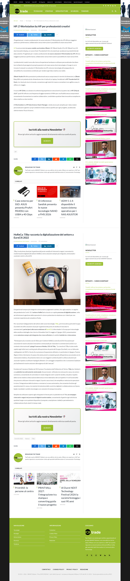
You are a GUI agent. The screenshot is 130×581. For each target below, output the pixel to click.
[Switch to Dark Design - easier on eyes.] (112, 11)
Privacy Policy (53, 537)
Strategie (49, 11)
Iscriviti (47, 141)
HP (15, 48)
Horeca (27, 438)
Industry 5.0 (50, 2)
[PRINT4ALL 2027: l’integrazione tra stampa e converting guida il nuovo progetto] (47, 479)
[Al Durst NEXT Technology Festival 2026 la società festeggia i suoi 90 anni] (70, 479)
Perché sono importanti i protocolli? (96, 114)
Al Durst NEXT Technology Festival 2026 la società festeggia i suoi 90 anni (70, 494)
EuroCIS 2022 (19, 438)
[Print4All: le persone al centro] (24, 479)
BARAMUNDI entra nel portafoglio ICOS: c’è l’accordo (40, 6)
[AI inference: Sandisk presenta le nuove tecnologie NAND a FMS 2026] (47, 192)
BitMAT (15, 2)
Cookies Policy (53, 533)
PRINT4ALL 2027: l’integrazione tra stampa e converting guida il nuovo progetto (47, 496)
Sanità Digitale (58, 2)
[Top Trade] (21, 11)
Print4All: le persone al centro (24, 489)
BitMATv (21, 2)
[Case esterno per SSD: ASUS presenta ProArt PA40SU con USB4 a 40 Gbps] (24, 192)
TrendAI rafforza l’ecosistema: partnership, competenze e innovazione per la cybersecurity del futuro (100, 63)
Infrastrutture (62, 11)
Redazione (52, 540)
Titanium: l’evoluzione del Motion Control (97, 138)
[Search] (115, 11)
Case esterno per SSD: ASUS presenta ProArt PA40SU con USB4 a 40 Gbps (24, 207)
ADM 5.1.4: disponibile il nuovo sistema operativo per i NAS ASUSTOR (69, 207)
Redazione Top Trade (22, 30)
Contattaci (87, 2)
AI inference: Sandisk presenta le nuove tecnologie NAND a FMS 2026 (47, 207)
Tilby (33, 438)
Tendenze (85, 11)
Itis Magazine (42, 2)
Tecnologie (38, 11)
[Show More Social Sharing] (57, 35)
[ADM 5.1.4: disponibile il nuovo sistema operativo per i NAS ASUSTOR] (70, 192)
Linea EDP (34, 2)
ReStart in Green (67, 2)
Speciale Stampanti (78, 2)
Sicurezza (75, 11)
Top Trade (27, 2)
